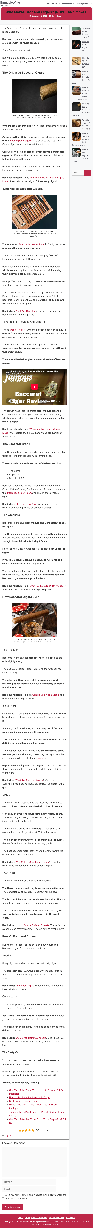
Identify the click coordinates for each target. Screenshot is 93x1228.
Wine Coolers (51, 4)
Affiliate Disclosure (56, 1218)
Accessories (67, 4)
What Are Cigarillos (25, 311)
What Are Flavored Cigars (29, 780)
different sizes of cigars (19, 493)
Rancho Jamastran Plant (32, 244)
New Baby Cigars (25, 985)
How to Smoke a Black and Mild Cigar (29, 1097)
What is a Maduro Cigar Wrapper (47, 585)
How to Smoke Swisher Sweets (32, 925)
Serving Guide (82, 4)
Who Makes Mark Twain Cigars (32, 862)
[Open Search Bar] (91, 3)
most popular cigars (20, 140)
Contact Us (70, 1218)
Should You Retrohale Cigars (30, 1038)
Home (20, 1218)
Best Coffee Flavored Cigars (24, 1101)
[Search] (87, 173)
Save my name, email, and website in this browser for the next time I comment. (35, 1197)
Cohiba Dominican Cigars (45, 694)
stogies (41, 758)
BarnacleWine (10, 2)
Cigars (8, 1135)
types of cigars (18, 329)
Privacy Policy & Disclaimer (36, 1218)
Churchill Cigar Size (26, 504)
